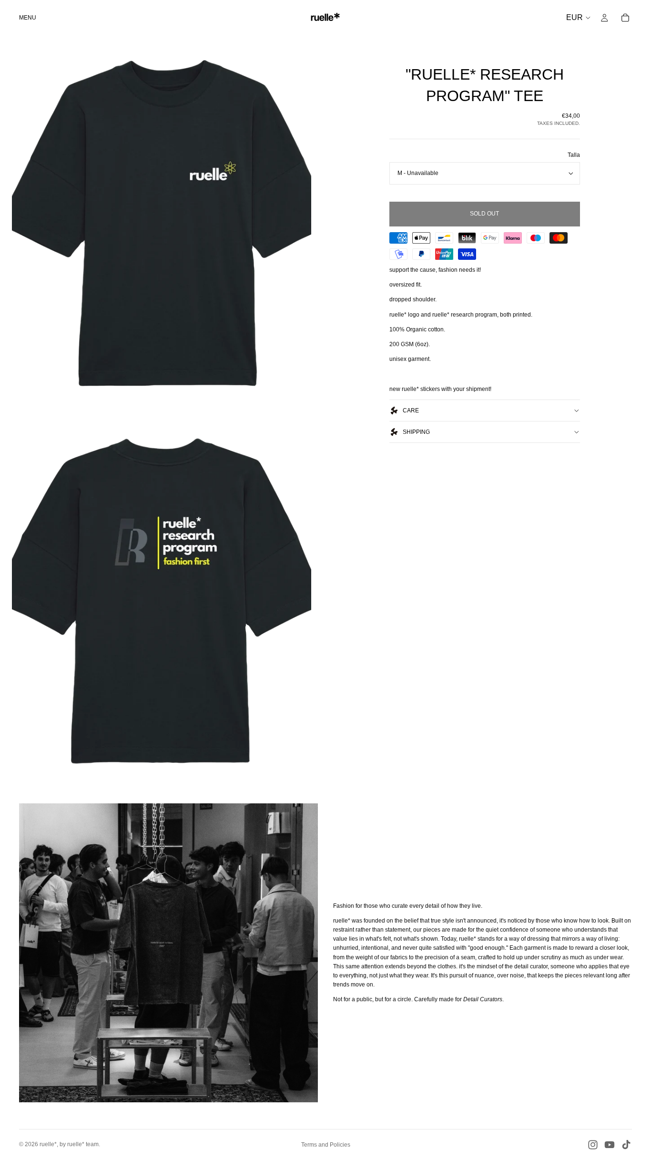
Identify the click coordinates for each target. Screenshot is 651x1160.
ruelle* (48, 1144)
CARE (411, 410)
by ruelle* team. (80, 1144)
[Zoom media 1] (161, 223)
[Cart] (625, 17)
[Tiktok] (626, 1144)
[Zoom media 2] (161, 597)
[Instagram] (593, 1144)
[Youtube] (609, 1144)
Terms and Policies (325, 1144)
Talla (574, 155)
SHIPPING (416, 432)
